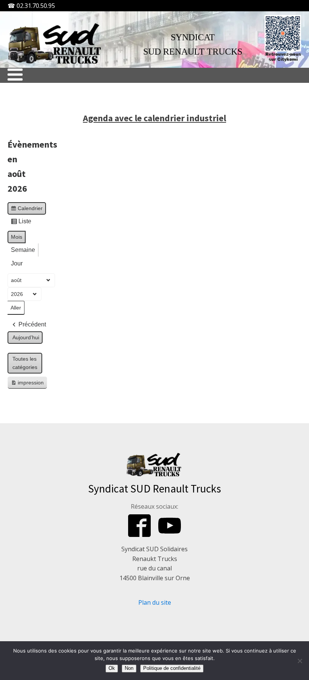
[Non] (299, 661)
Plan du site (154, 602)
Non (129, 668)
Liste (21, 223)
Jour (17, 263)
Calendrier (27, 210)
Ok (112, 668)
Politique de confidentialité (171, 668)
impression (27, 384)
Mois (16, 237)
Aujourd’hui (25, 337)
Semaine (23, 250)
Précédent (32, 324)
